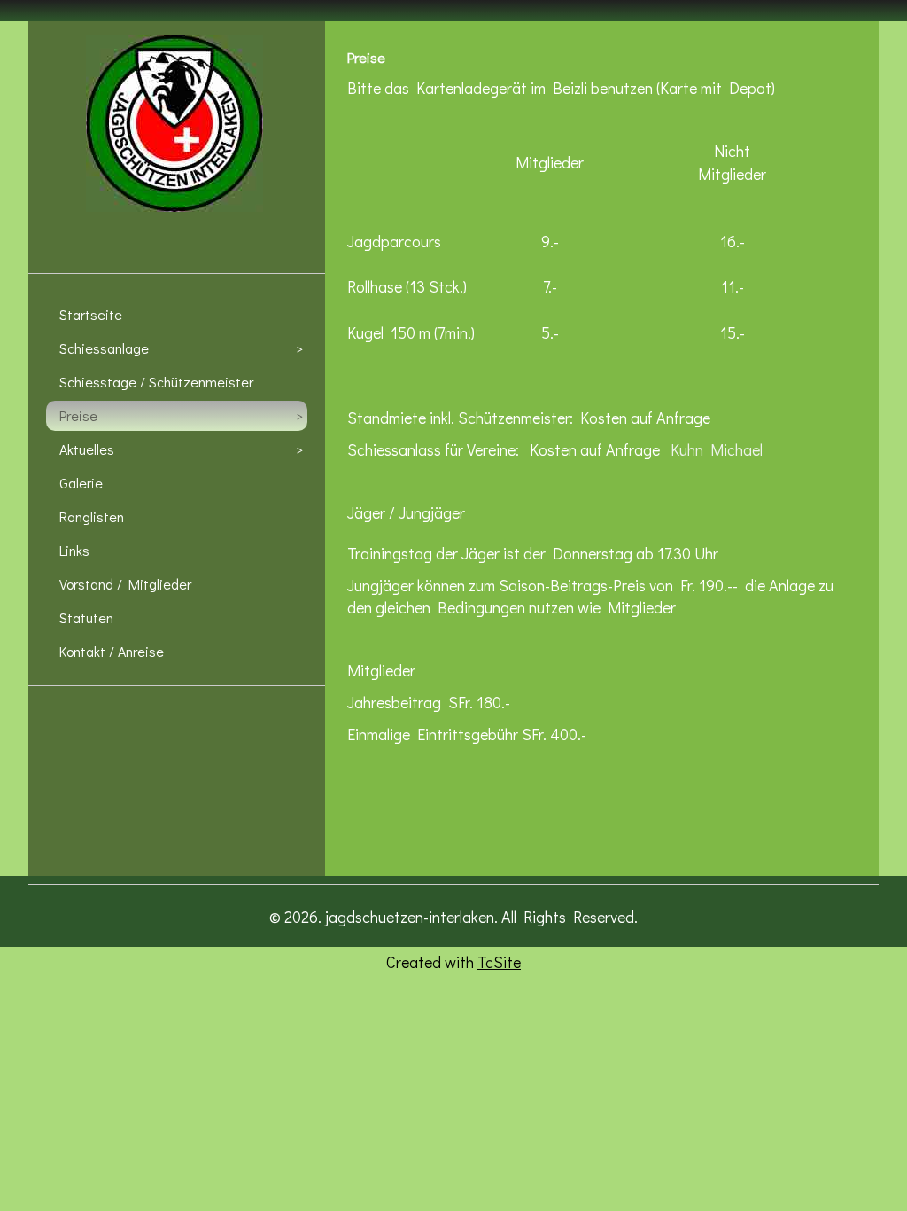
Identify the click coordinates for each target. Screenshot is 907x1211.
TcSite (499, 962)
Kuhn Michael (717, 449)
